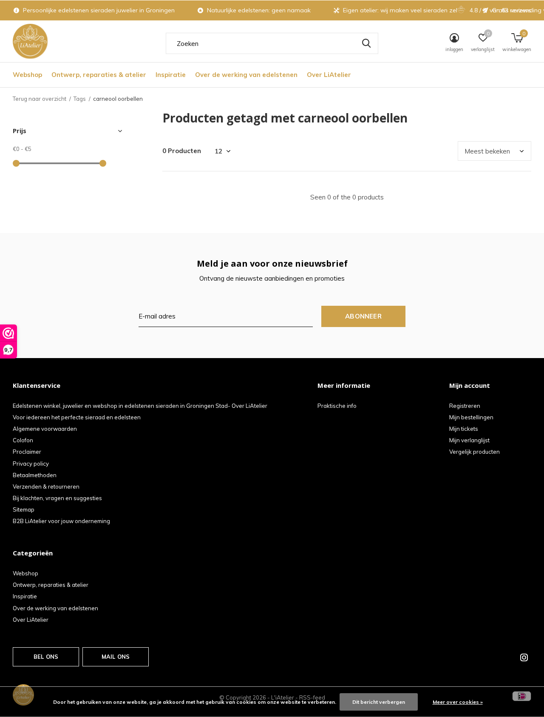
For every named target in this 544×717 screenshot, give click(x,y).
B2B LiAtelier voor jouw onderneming (61, 521)
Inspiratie (171, 75)
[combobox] (272, 43)
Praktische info (337, 405)
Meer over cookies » (458, 702)
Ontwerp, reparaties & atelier (98, 75)
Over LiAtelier (329, 75)
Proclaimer (27, 451)
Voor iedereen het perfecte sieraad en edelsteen (77, 417)
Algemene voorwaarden (45, 428)
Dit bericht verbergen (378, 702)
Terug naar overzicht (39, 98)
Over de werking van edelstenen (246, 75)
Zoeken (366, 43)
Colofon (23, 440)
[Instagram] (524, 657)
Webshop (27, 75)
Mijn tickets (463, 428)
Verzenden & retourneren (46, 486)
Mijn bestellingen (471, 417)
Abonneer (363, 316)
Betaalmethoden (35, 475)
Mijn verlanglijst (469, 440)
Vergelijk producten (474, 451)
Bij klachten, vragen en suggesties (57, 498)
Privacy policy (31, 463)
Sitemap (23, 509)
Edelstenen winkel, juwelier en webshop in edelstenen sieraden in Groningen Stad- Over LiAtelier (140, 405)
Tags (80, 98)
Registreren (464, 405)
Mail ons (116, 656)
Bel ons (46, 656)
